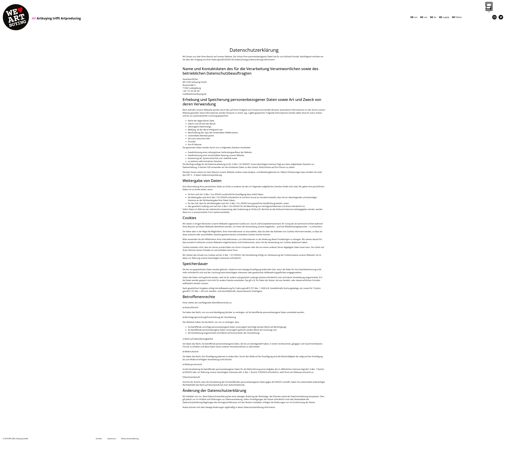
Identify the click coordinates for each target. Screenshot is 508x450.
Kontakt (99, 438)
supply (444, 17)
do (433, 17)
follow (457, 17)
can (423, 17)
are (413, 17)
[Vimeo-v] (501, 17)
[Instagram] (494, 17)
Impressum (111, 438)
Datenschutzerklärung (130, 438)
